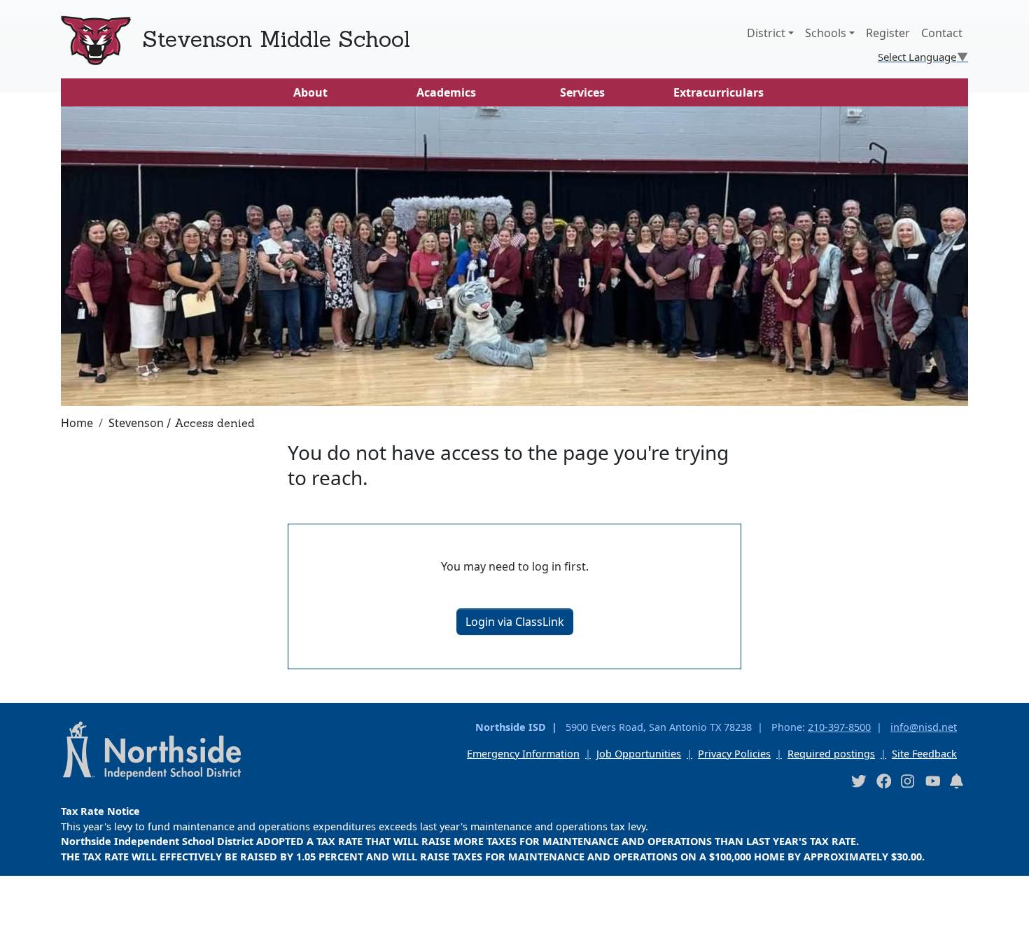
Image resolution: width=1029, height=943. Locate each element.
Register (888, 33)
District (766, 33)
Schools (825, 33)
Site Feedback (924, 753)
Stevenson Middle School (276, 39)
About (310, 92)
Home (77, 423)
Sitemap (30, 923)
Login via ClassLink (514, 621)
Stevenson (136, 423)
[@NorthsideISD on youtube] (932, 780)
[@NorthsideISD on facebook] (883, 781)
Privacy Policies (734, 753)
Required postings (831, 753)
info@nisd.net (923, 727)
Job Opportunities (638, 753)
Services (582, 92)
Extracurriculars (718, 92)
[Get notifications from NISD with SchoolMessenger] (957, 781)
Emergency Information (523, 753)
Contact (941, 33)
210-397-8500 (839, 727)
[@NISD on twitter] (858, 781)
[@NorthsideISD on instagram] (908, 781)
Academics (446, 92)
